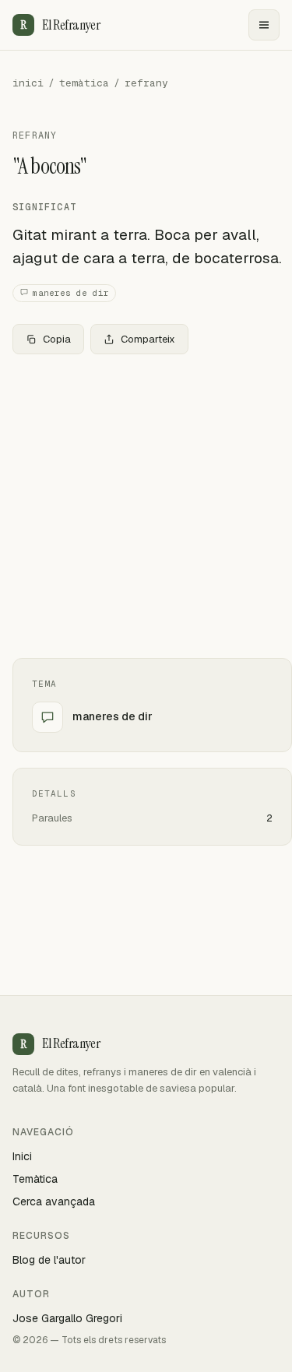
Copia (57, 339)
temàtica (84, 83)
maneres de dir (71, 292)
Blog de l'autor (49, 1260)
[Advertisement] (146, 506)
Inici (22, 1156)
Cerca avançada (53, 1201)
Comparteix (148, 339)
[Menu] (264, 24)
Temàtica (35, 1179)
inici (28, 83)
